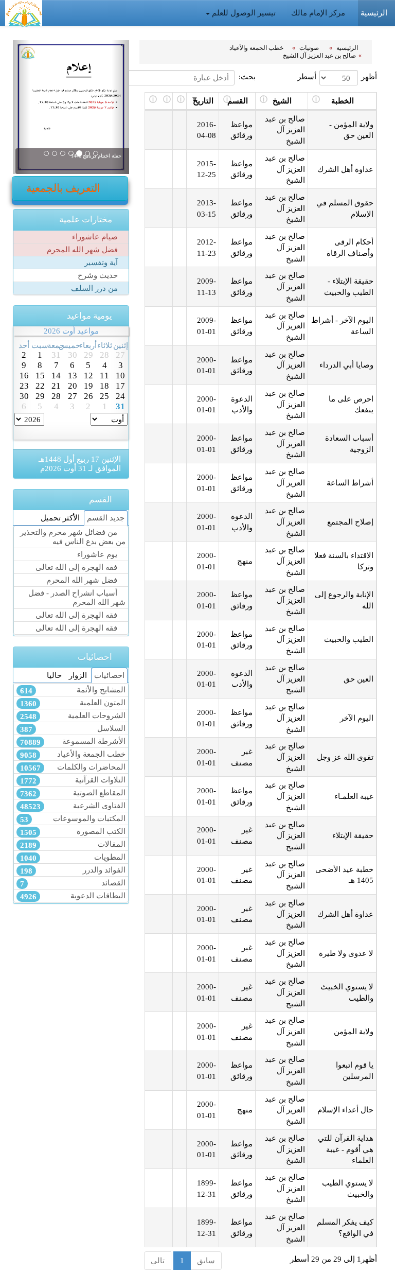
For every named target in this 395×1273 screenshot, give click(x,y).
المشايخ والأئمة (72, 690)
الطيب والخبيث (348, 639)
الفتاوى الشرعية (72, 806)
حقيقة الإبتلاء (352, 835)
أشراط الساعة (350, 482)
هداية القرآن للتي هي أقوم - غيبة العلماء (345, 1149)
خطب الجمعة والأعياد (257, 47)
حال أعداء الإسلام (345, 1109)
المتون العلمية (72, 703)
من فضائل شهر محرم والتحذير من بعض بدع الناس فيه (72, 537)
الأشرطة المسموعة (72, 741)
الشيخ (282, 100)
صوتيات (309, 47)
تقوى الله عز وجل (345, 757)
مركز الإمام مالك (319, 12)
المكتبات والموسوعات (72, 819)
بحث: (247, 76)
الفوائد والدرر (72, 870)
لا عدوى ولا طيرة (346, 953)
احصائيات (109, 675)
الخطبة (342, 100)
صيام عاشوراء (96, 236)
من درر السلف (95, 288)
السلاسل (72, 729)
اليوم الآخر (356, 717)
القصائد (72, 883)
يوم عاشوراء (98, 554)
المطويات (72, 857)
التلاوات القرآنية (72, 780)
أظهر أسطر (337, 76)
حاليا (54, 675)
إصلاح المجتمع (350, 521)
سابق (206, 1260)
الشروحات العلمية (72, 716)
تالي (158, 1260)
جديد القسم (105, 517)
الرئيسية (348, 47)
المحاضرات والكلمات (72, 767)
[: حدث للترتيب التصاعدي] (180, 101)
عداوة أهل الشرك (345, 169)
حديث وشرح (99, 275)
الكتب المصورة (72, 831)
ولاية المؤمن (353, 1031)
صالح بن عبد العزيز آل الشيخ (319, 55)
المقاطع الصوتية (72, 793)
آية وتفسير (102, 262)
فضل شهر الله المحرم (83, 249)
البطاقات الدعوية (72, 896)
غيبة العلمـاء (353, 796)
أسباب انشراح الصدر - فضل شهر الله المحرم (76, 597)
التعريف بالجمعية (64, 188)
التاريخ (203, 100)
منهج (245, 560)
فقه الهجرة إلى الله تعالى (77, 567)
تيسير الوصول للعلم (244, 12)
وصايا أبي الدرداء (346, 364)
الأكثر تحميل (60, 517)
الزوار (78, 675)
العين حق (358, 678)
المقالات (72, 844)
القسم (237, 100)
